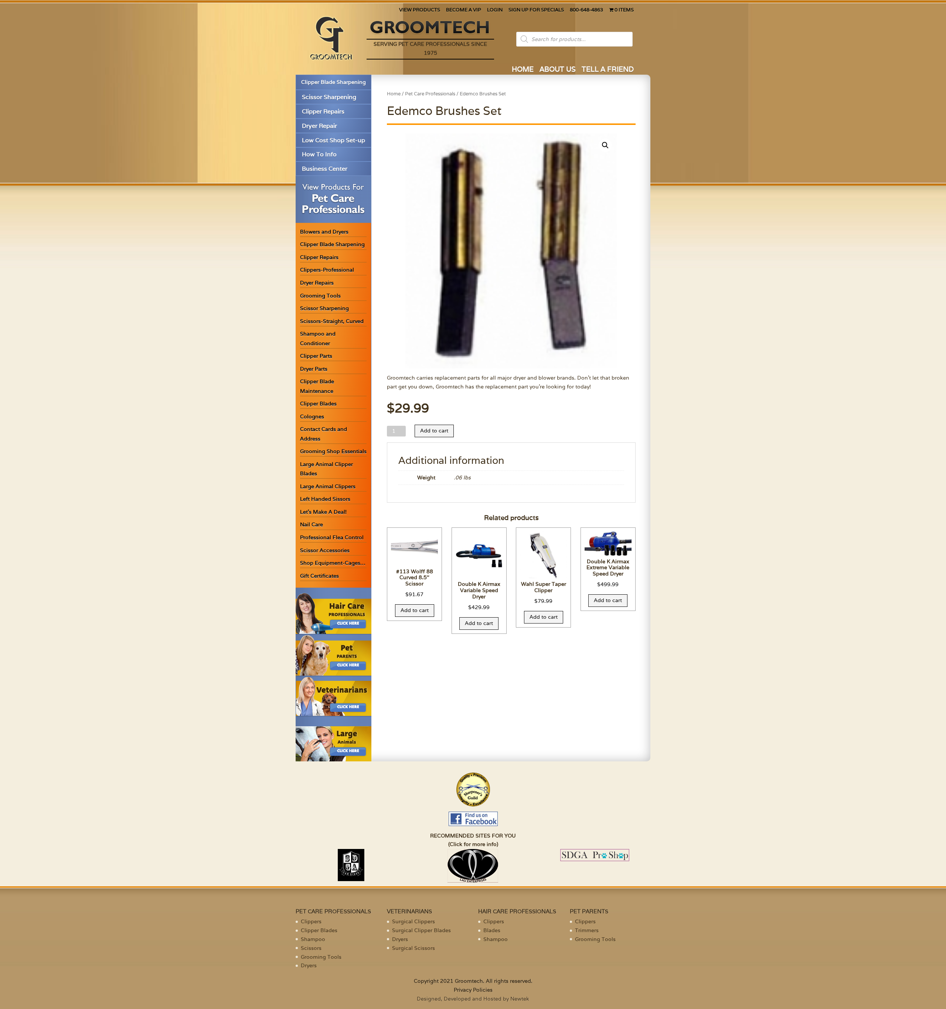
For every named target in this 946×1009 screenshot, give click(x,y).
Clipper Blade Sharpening (333, 82)
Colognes (312, 416)
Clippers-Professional (327, 269)
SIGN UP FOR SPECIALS (536, 10)
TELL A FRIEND (608, 70)
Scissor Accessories (325, 550)
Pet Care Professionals (430, 94)
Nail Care (311, 524)
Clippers (311, 921)
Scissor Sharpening (329, 97)
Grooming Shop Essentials (333, 451)
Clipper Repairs (323, 111)
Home (394, 94)
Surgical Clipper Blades (421, 930)
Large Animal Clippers (327, 486)
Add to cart (434, 430)
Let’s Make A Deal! (323, 512)
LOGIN (495, 10)
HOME (523, 70)
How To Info (319, 154)
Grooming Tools (320, 295)
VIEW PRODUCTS (419, 10)
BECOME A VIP (463, 10)
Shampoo (313, 939)
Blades (491, 930)
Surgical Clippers (413, 921)
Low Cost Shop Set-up (333, 140)
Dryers (309, 965)
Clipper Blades (318, 403)
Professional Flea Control (332, 537)
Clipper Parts (316, 356)
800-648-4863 (586, 10)
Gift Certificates (319, 576)
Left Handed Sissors (325, 499)
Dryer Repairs (317, 282)
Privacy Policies (473, 989)
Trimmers (587, 930)
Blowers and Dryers (324, 231)
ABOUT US (558, 70)
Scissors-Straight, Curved (332, 321)
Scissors (311, 948)
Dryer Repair (319, 126)
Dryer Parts (313, 369)
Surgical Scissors (413, 948)
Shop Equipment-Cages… (332, 563)
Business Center (324, 169)
